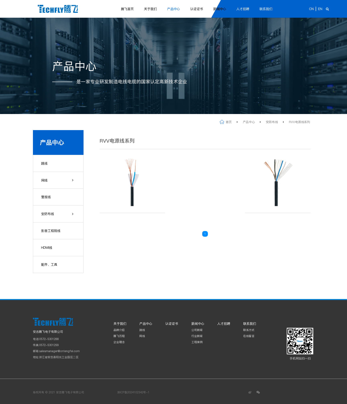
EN (320, 9)
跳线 (44, 163)
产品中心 (173, 9)
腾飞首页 (127, 9)
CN (311, 9)
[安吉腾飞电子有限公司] (58, 9)
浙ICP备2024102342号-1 (133, 392)
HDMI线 (46, 247)
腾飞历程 (119, 336)
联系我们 (265, 9)
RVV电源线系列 (299, 122)
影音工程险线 (50, 230)
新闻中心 (219, 9)
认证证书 (196, 9)
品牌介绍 (119, 330)
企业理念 (119, 342)
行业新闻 (197, 336)
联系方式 (248, 330)
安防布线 (272, 122)
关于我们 (150, 9)
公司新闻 (197, 330)
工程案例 (197, 342)
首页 (229, 122)
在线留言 (248, 336)
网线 (44, 180)
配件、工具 (49, 264)
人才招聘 (242, 9)
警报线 (46, 197)
